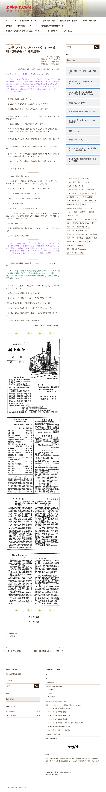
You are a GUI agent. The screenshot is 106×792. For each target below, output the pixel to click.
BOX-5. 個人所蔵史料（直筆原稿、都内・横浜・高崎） (66, 723)
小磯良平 (83, 212)
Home (8, 21)
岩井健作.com (18, 7)
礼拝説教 (11, 633)
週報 (16, 633)
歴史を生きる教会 (83, 227)
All (15, 21)
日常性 (94, 223)
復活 (96, 219)
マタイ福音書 (90, 189)
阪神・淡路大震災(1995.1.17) (77, 249)
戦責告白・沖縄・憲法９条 (69, 21)
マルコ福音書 (71, 193)
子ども (69, 212)
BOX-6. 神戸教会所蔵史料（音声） (59, 726)
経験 (95, 238)
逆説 (90, 241)
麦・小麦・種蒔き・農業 (75, 253)
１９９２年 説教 (33, 617)
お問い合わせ (68, 31)
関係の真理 (71, 245)
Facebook (33, 26)
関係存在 (80, 245)
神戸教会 (9, 26)
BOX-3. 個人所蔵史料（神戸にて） (59, 715)
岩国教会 (91, 212)
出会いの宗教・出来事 (74, 208)
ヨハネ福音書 (83, 193)
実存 (75, 212)
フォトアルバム (53, 31)
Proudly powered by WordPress (16, 787)
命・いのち (88, 208)
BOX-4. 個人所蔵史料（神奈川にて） (60, 719)
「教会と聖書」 (72, 178)
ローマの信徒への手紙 (84, 197)
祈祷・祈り (71, 238)
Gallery (50, 689)
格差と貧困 (71, 227)
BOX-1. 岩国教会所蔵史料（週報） (59, 708)
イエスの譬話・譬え (73, 182)
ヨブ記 (92, 193)
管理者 (18, 44)
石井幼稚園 (94, 234)
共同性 (84, 204)
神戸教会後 (21, 26)
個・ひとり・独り (73, 204)
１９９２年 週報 (33, 622)
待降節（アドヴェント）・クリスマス (79, 219)
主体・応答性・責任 (73, 201)
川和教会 (70, 215)
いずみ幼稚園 (84, 178)
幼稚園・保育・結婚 (89, 21)
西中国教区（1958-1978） (54, 734)
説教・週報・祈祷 (49, 21)
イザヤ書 (86, 182)
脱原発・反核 (71, 241)
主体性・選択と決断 (89, 201)
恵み (68, 223)
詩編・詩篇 (82, 241)
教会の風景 (51, 697)
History (50, 693)
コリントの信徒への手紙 (75, 186)
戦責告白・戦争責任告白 (81, 223)
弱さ (77, 215)
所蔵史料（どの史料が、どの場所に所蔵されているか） (24, 31)
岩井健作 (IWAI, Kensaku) (29, 21)
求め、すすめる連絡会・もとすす (78, 230)
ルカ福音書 (12, 636)
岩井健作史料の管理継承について (52, 26)
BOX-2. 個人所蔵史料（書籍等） (58, 712)
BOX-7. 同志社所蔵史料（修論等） (59, 730)
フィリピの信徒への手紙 (75, 189)
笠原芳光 (89, 238)
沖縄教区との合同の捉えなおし (77, 234)
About (47, 675)
